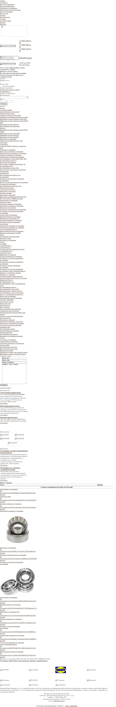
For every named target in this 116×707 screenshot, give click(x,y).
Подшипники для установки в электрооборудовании (10, 468)
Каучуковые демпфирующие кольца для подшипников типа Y (12, 165)
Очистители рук (5, 305)
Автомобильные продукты (8, 347)
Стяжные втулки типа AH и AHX (10, 115)
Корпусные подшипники (8, 162)
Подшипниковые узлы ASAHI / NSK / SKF (13, 159)
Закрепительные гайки (7, 113)
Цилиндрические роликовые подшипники (13, 153)
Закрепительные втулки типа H (10, 112)
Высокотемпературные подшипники (11, 231)
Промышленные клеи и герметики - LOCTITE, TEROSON (11, 299)
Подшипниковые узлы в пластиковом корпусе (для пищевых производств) (11, 293)
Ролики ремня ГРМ (6, 332)
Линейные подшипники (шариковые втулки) (14, 117)
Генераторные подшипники (9, 341)
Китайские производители (9, 417)
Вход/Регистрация (8, 86)
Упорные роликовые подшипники (10, 155)
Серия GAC (3, 142)
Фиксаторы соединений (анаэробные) (12, 323)
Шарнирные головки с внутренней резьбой (13, 352)
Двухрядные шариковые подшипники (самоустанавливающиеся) (12, 228)
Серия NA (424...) (5, 247)
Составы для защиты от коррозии (10, 325)
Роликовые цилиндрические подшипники (13, 209)
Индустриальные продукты (9, 349)
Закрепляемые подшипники (9, 200)
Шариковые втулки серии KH (9, 135)
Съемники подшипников (8, 184)
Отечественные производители (10, 392)
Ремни (2, 235)
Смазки (2, 314)
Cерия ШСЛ (4, 144)
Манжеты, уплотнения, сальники (10, 273)
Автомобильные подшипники (9, 331)
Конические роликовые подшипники (11, 151)
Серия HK (3, 244)
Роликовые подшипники (7, 150)
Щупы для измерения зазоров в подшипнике (14, 182)
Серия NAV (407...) (6, 253)
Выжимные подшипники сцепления (11, 336)
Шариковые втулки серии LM (9, 124)
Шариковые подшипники (8, 255)
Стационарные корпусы (7, 189)
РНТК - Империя (71, 706)
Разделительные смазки (7, 329)
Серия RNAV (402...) (6, 251)
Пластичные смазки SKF (7, 195)
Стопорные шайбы (6, 110)
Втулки (2, 108)
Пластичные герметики (7, 320)
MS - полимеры (5, 307)
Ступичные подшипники (8, 340)
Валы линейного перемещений (9, 126)
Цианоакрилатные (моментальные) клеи (12, 312)
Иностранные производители (10, 406)
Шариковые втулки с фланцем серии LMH (13, 119)
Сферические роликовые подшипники (12, 157)
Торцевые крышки (6, 193)
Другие (2, 242)
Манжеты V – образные (7, 274)
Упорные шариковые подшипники (11, 220)
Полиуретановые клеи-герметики (10, 309)
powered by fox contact (5, 387)
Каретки (2, 128)
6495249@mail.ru (25, 58)
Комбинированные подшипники (10, 217)
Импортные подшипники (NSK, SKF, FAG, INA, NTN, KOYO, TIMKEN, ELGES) (13, 197)
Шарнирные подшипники (8, 139)
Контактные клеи (5, 303)
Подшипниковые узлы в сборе (9, 168)
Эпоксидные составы (7, 302)
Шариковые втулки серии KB (9, 137)
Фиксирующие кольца (7, 188)
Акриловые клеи (5, 327)
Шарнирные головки (6, 350)
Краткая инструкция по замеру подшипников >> (10, 90)
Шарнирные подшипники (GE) (9, 218)
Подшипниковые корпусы (8, 160)
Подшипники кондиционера (9, 334)
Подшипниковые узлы (7, 282)
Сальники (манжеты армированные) (11, 276)
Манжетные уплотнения (8, 191)
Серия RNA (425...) (6, 245)
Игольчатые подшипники (8, 207)
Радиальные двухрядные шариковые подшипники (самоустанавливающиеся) (12, 270)
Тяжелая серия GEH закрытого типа (11, 141)
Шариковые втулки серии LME (10, 133)
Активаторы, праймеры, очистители (11, 321)
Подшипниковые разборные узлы (10, 186)
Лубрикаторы (4, 173)
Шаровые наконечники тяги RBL (10, 233)
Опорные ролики (5, 202)
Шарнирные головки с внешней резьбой (12, 354)
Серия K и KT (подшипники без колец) (12, 249)
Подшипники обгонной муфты (9, 236)
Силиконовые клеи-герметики (9, 311)
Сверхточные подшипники (8, 215)
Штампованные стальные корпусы (11, 291)
